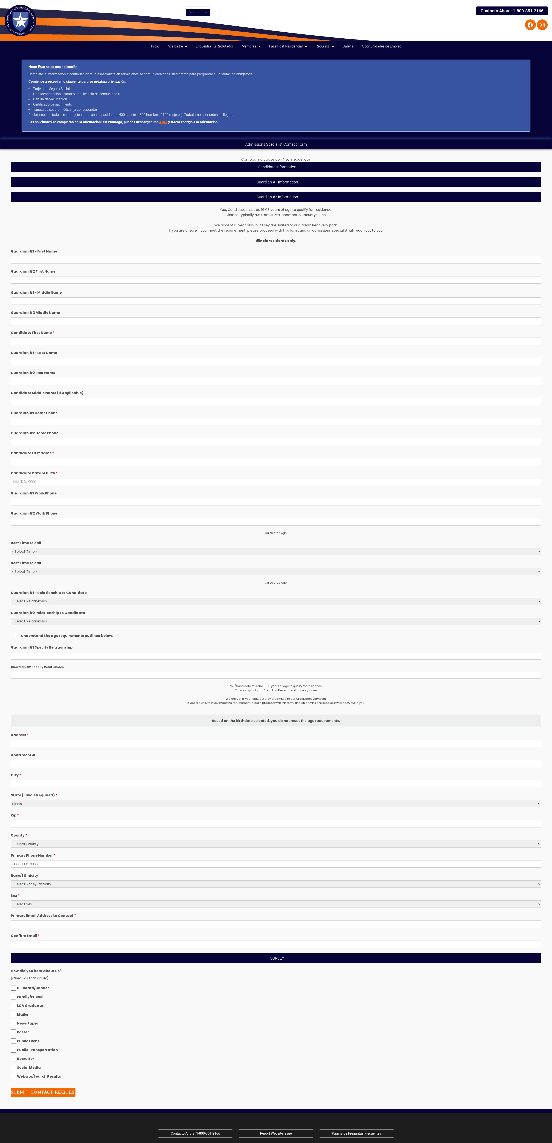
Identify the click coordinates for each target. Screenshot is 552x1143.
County (19, 835)
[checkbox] (13, 988)
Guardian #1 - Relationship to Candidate (49, 592)
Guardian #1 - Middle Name (36, 292)
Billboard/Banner (33, 987)
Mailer (23, 1014)
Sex (15, 895)
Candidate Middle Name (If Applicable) (47, 392)
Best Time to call (26, 542)
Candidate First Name (32, 332)
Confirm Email (25, 935)
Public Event (28, 1041)
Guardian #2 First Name (33, 271)
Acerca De (175, 46)
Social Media (29, 1067)
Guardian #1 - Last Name (34, 352)
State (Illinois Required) (34, 795)
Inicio (155, 46)
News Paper (27, 1023)
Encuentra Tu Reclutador (214, 46)
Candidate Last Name (32, 453)
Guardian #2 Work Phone (34, 513)
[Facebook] (530, 24)
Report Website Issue (276, 1133)
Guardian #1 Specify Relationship (41, 647)
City (16, 775)
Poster (23, 1032)
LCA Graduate (30, 1005)
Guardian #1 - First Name (34, 251)
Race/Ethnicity (24, 875)
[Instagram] (542, 24)
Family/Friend (30, 996)
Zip (15, 815)
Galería (348, 46)
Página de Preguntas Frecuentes (356, 1133)
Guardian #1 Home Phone (34, 412)
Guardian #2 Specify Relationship (37, 667)
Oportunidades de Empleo (381, 46)
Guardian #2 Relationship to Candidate (48, 612)
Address (20, 735)
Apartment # (23, 755)
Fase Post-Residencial (286, 46)
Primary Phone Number (33, 855)
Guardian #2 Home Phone (34, 433)
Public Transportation (37, 1049)
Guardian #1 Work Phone (33, 493)
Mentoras (249, 46)
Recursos (323, 46)
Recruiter (25, 1058)
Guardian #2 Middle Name (35, 312)
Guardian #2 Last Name (33, 372)
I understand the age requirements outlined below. (66, 635)
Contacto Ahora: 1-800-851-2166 (512, 10)
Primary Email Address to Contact (43, 915)
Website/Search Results (39, 1076)
